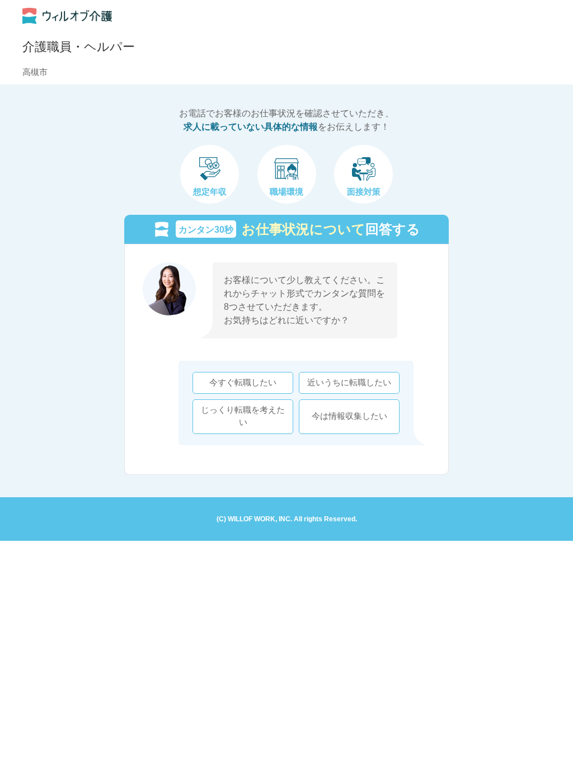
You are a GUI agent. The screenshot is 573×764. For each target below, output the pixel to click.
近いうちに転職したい (349, 382)
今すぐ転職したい (242, 382)
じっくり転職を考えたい (243, 416)
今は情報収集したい (349, 416)
